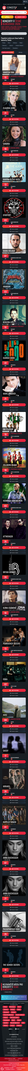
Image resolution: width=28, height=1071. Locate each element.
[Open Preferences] (2, 1069)
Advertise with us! (14, 1060)
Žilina (19, 1020)
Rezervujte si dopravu (14, 88)
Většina (19, 1025)
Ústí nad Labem (14, 1017)
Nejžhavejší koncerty (7, 52)
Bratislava (12, 1006)
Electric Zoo (14, 1050)
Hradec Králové (20, 1014)
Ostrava (6, 1009)
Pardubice (6, 1020)
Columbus (7, 17)
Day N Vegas (14, 1046)
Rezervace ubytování (14, 86)
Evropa (10, 998)
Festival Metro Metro (14, 1053)
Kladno (5, 1025)
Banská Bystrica (15, 1022)
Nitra (13, 1020)
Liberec (13, 1012)
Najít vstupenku (15, 83)
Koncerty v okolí (21, 17)
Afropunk (14, 1036)
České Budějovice (8, 1014)
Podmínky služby (9, 1067)
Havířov (6, 1022)
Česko (3, 998)
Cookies (19, 1069)
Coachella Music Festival (14, 1043)
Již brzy (20, 52)
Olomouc (6, 1012)
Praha (5, 1006)
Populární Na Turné (10, 1058)
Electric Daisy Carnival (14, 1048)
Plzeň (18, 1009)
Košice (12, 1009)
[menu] (25, 7)
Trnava (12, 1025)
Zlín (23, 1022)
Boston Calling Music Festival (14, 1041)
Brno (19, 1006)
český (25, 1)
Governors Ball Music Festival (14, 1055)
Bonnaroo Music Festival (14, 1039)
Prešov (5, 1017)
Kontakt (20, 1058)
